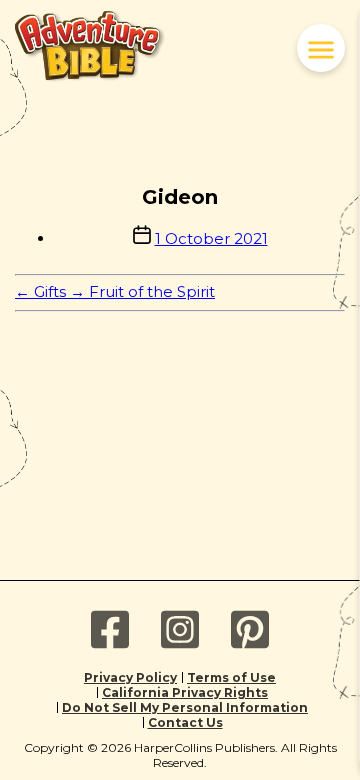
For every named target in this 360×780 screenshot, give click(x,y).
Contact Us (185, 722)
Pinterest (250, 630)
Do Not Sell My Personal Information (185, 707)
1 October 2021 (211, 238)
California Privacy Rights (185, 692)
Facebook (110, 630)
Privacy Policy (130, 677)
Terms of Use (231, 677)
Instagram (180, 630)
